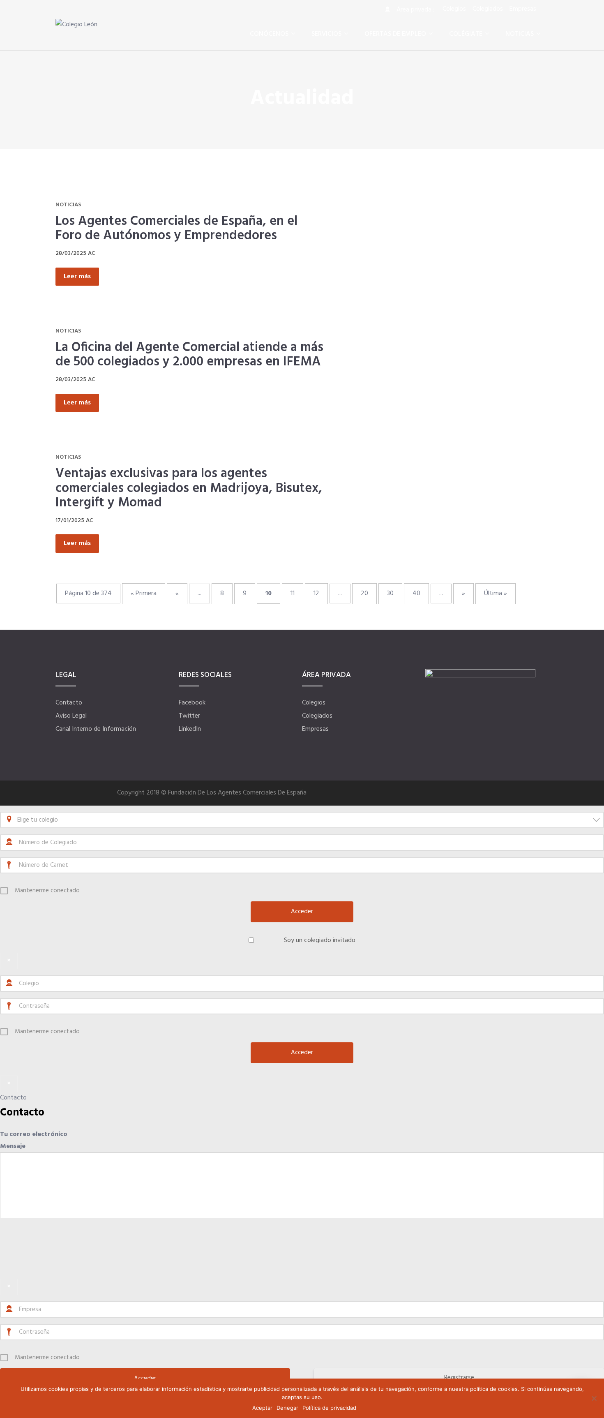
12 (316, 593)
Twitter (189, 716)
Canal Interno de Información (95, 729)
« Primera (144, 593)
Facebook (192, 702)
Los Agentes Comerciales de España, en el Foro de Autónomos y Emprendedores (176, 228)
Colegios (313, 702)
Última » (495, 593)
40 (416, 593)
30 (390, 593)
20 (364, 593)
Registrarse (459, 1378)
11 (292, 593)
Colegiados (317, 716)
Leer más (77, 276)
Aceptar (262, 1407)
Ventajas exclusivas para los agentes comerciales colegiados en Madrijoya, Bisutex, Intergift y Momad (188, 488)
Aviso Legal (71, 716)
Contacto (68, 702)
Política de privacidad (329, 1407)
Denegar (287, 1407)
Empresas (315, 729)
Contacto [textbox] (22, 1112)
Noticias (68, 205)
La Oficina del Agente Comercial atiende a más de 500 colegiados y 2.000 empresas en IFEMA (189, 355)
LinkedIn (190, 729)
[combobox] (302, 820)
